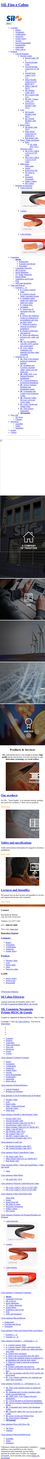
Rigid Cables (25, 125)
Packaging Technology (29, 178)
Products (5, 956)
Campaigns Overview (23, 268)
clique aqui (14, 929)
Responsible (10, 983)
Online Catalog (30, 181)
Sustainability (20, 45)
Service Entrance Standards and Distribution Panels (28, 387)
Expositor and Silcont (27, 264)
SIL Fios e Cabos (14, 5)
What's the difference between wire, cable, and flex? (29, 337)
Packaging (23, 266)
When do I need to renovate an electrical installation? (28, 326)
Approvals (19, 36)
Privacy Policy (11, 978)
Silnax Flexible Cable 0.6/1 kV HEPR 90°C (31, 82)
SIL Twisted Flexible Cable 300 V (30, 121)
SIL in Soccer (20, 270)
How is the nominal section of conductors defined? (29, 361)
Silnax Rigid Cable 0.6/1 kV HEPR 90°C (31, 134)
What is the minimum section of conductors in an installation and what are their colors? (29, 319)
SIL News (19, 417)
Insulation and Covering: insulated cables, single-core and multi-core (28, 368)
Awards (18, 41)
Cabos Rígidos (25, 234)
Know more (5, 807)
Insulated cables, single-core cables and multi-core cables (28, 300)
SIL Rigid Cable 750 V (14, 1157)
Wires (27, 142)
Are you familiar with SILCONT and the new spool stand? (29, 344)
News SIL (26, 1424)
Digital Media (20, 277)
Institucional (23, 262)
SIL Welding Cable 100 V (30, 91)
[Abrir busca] (27, 435)
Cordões (23, 211)
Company (6, 938)
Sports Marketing (21, 272)
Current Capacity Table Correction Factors (29, 295)
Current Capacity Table (16, 1345)
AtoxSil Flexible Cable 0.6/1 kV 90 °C (32, 69)
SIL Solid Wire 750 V (34, 146)
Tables (17, 426)
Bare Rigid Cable (31, 138)
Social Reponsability (23, 43)
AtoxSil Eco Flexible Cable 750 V (30, 105)
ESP (37, 13)
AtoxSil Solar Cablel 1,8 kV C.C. (30, 75)
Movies (18, 259)
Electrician (26, 1435)
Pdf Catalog (29, 183)
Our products (9, 795)
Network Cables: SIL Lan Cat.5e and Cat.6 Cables (28, 400)
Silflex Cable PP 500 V (14, 1129)
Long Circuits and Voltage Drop (28, 405)
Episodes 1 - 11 (21, 288)
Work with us (20, 49)
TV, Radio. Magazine (23, 275)
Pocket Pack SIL (31, 170)
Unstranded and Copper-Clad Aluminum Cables (29, 393)
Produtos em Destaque (23, 186)
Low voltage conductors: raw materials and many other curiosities (29, 351)
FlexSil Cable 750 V (13, 1119)
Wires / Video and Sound (29, 140)
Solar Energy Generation (27, 410)
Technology (19, 32)
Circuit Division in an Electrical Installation (29, 381)
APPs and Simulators (23, 283)
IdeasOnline (5, 1024)
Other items (24, 164)
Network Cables (26, 149)
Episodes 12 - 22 (21, 357)
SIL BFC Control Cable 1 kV (31, 100)
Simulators (19, 428)
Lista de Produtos (22, 54)
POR (31, 13)
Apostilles (19, 424)
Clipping (18, 419)
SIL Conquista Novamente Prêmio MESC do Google (17, 1011)
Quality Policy (20, 39)
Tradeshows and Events (24, 279)
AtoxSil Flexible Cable (14, 1121)
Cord (22, 110)
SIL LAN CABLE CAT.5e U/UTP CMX (32, 153)
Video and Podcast (35, 1331)
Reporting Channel (9, 933)
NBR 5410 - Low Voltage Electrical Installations (28, 376)
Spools (27, 168)
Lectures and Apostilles (15, 890)
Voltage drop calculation (26, 306)
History (18, 30)
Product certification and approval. (29, 332)
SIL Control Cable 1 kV (15, 1134)
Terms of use (10, 981)
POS (17, 281)
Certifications (20, 34)
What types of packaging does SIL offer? (27, 311)
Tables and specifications (16, 842)
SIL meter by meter (13, 1204)
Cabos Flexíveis (26, 188)
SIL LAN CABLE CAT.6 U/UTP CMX (32, 159)
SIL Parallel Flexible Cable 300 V (30, 114)
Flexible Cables (26, 56)
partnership (19, 47)
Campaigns (27, 1293)
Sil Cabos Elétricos (12, 996)
